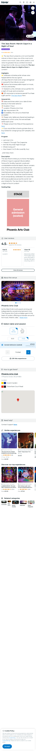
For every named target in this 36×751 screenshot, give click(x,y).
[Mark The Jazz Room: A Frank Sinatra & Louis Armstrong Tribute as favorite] (15, 434)
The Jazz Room (16, 95)
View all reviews (18, 270)
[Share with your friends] (33, 8)
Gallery (31, 36)
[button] (18, 345)
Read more (23, 317)
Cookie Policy (12, 737)
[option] (18, 345)
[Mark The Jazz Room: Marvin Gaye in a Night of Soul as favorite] (33, 12)
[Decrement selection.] (8, 352)
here (3, 126)
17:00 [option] (23, 338)
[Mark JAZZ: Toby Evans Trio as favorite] (31, 434)
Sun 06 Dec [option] (13, 331)
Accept (7, 746)
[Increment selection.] (28, 352)
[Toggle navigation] (34, 2)
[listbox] (18, 331)
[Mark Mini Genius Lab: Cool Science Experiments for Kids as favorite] (31, 469)
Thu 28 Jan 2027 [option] (22, 330)
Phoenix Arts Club (9, 374)
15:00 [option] (12, 338)
